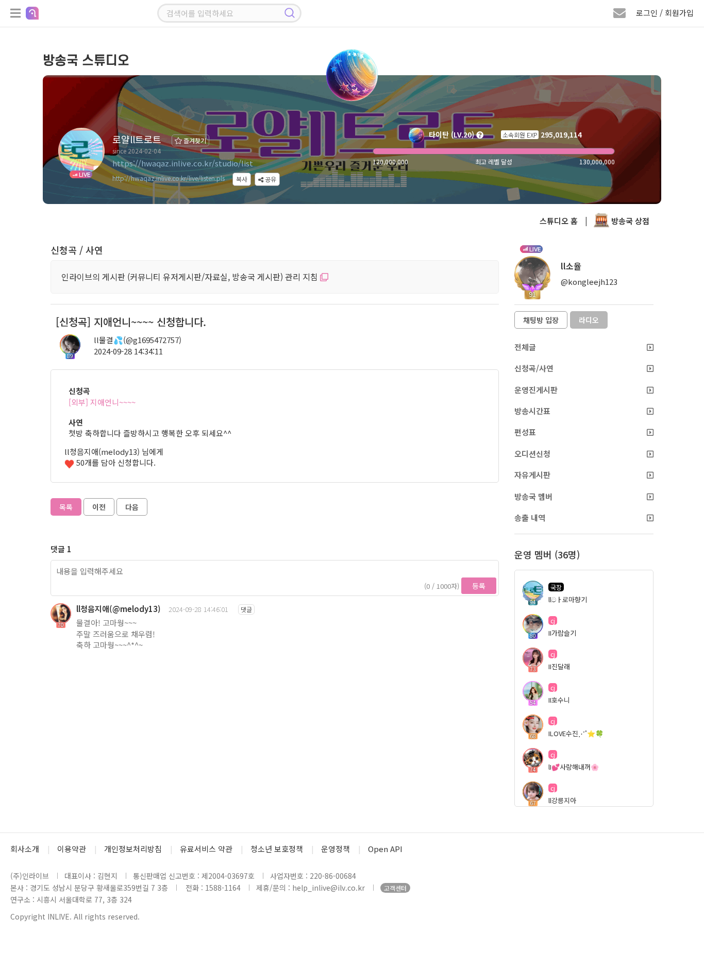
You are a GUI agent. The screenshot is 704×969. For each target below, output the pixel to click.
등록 (478, 586)
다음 (132, 507)
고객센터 (395, 887)
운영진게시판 (536, 389)
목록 (66, 507)
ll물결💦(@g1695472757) (137, 339)
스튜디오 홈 (559, 220)
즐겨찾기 (194, 140)
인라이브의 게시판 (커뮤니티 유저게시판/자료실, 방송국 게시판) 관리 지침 (190, 276)
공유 (269, 179)
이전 (99, 507)
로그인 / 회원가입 (665, 12)
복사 (241, 179)
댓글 (246, 609)
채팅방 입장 (541, 320)
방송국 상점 (629, 220)
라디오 (589, 320)
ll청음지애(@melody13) (118, 608)
